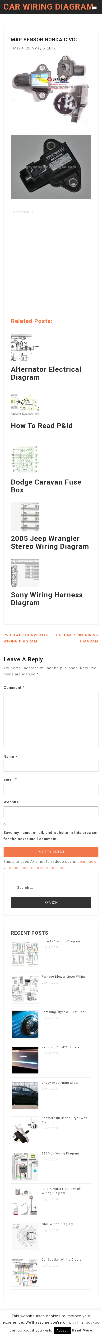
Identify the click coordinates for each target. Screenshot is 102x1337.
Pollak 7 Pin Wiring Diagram (77, 638)
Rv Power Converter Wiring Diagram (26, 638)
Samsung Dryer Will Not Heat (64, 1012)
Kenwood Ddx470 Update (60, 1047)
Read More (82, 1330)
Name (10, 757)
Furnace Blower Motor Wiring (64, 976)
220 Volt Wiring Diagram (60, 1153)
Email (10, 779)
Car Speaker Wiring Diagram (63, 1259)
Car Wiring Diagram (49, 7)
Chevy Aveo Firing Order (60, 1082)
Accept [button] (62, 1330)
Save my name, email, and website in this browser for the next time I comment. (51, 835)
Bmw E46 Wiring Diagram (61, 941)
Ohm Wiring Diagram (57, 1224)
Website (11, 802)
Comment (14, 687)
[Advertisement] (51, 266)
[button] (93, 7)
